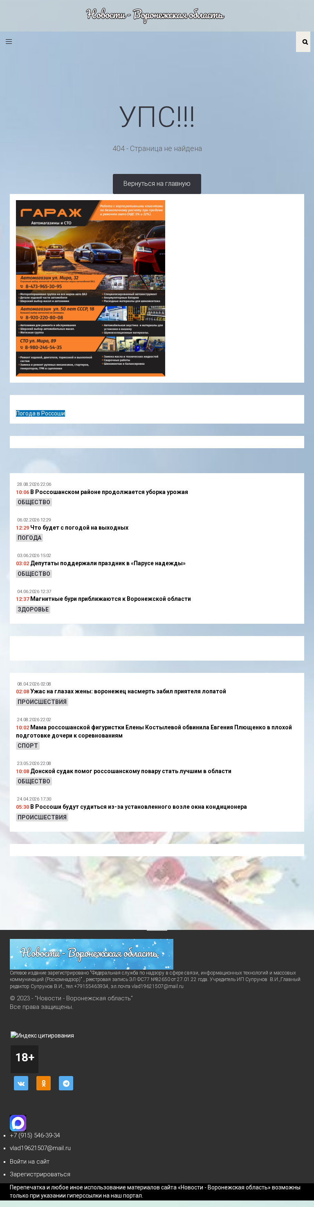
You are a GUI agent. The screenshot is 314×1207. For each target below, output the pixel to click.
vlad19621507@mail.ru (40, 1148)
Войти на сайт (29, 1161)
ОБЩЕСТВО (34, 502)
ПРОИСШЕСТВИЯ (42, 702)
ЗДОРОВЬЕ (33, 609)
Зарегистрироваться (40, 1174)
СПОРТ (28, 745)
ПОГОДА (29, 538)
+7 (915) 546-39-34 (35, 1135)
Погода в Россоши (40, 413)
